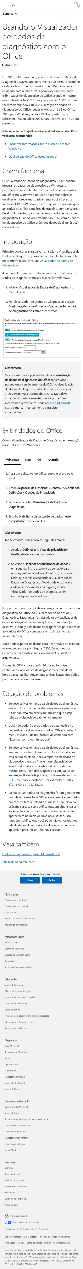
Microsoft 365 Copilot (15, 1082)
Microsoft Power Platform (16, 1137)
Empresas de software (15, 1143)
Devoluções (10, 961)
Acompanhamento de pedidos (18, 967)
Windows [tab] (12, 459)
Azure (7, 1058)
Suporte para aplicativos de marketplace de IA (26, 1119)
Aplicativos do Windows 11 (17, 924)
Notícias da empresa (14, 1180)
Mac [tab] (27, 459)
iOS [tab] (39, 459)
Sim (30, 880)
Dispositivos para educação (17, 991)
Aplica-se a (11, 65)
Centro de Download (14, 948)
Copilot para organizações (17, 900)
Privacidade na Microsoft (18, 862)
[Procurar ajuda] (13, 5)
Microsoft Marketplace (15, 1131)
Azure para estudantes (15, 1028)
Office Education (12, 1009)
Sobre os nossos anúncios (39, 1242)
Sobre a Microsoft (13, 1174)
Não (52, 880)
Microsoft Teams (12, 1089)
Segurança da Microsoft (16, 1052)
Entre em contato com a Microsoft (20, 1236)
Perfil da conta (11, 942)
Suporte (8, 13)
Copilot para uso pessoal (16, 906)
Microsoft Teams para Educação (20, 997)
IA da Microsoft (12, 1045)
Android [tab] (53, 459)
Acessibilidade (11, 1204)
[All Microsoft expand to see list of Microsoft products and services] (4, 5)
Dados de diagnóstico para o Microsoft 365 (31, 854)
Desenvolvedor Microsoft (16, 1106)
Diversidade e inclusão (15, 1198)
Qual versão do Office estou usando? (33, 156)
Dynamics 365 (11, 1064)
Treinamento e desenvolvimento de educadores (27, 1015)
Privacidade (44, 1236)
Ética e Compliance (61, 1236)
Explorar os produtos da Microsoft (20, 918)
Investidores (10, 1192)
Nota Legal (10, 1242)
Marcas (20, 1242)
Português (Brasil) (18, 1215)
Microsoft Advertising (15, 1076)
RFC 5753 (15, 780)
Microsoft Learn (12, 1113)
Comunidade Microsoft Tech (18, 1125)
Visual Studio (11, 1150)
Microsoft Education (14, 984)
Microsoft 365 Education (16, 1003)
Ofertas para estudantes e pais (19, 1021)
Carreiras (9, 1167)
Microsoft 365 (11, 912)
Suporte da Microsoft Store (17, 954)
